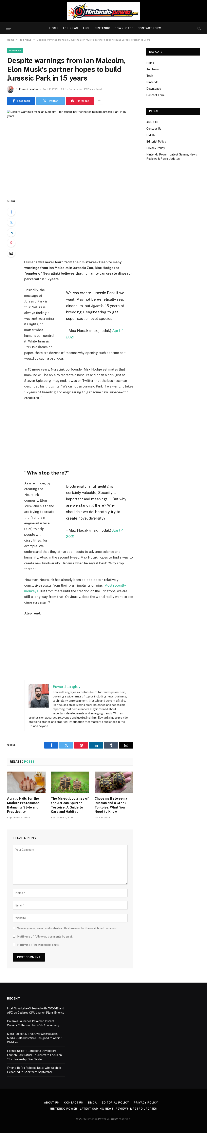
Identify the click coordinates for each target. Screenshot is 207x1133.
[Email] (11, 253)
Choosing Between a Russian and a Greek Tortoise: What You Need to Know (111, 805)
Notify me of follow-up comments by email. (45, 936)
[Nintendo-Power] (103, 11)
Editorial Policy (156, 141)
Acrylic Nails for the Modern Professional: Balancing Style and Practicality (24, 805)
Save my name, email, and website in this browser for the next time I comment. (67, 928)
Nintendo (102, 28)
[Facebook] (11, 212)
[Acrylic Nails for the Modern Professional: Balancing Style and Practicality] (26, 782)
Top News (70, 28)
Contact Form (150, 28)
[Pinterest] (11, 243)
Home (53, 28)
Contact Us (153, 128)
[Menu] (8, 28)
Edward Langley (28, 89)
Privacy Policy (155, 148)
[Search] (199, 28)
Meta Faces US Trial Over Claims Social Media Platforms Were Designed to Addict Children (34, 1038)
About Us (152, 122)
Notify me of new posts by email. (38, 944)
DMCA (150, 135)
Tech (86, 28)
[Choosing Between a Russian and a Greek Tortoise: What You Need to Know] (114, 782)
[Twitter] (11, 222)
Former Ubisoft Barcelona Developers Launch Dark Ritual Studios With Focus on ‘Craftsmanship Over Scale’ (34, 1055)
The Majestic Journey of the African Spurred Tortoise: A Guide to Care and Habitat (70, 805)
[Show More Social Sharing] (99, 101)
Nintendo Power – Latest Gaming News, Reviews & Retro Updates (103, 1108)
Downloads (124, 28)
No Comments (73, 89)
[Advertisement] (87, 229)
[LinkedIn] (11, 233)
